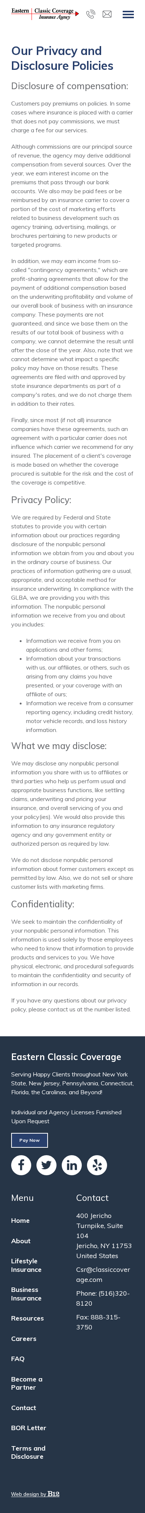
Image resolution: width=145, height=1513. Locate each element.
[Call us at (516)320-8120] (90, 14)
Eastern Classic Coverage (66, 1056)
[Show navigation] (128, 14)
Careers (23, 1338)
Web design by (29, 1494)
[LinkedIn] (72, 1165)
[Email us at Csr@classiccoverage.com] (107, 14)
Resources (27, 1318)
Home (20, 1220)
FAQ (18, 1358)
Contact (23, 1407)
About (20, 1241)
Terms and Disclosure (28, 1452)
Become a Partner (26, 1383)
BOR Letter (28, 1427)
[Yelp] (97, 1165)
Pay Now (29, 1140)
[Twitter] (46, 1165)
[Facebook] (21, 1165)
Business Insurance (26, 1293)
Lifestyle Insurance (26, 1265)
